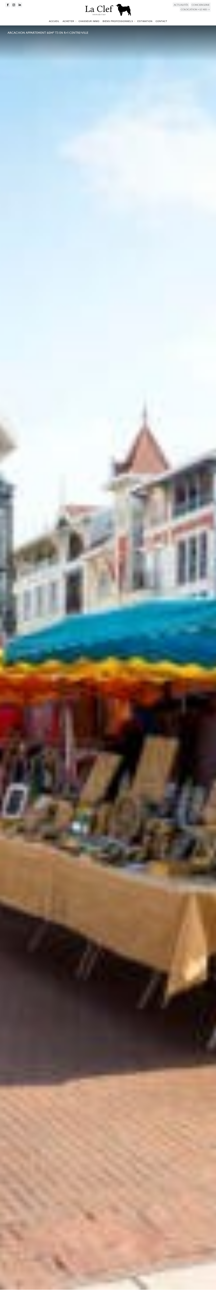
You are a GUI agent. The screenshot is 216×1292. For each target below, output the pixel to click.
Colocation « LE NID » (195, 9)
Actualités (181, 4)
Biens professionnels (118, 21)
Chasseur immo (89, 21)
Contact (161, 21)
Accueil (54, 21)
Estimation (144, 21)
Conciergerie (201, 4)
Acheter (68, 21)
